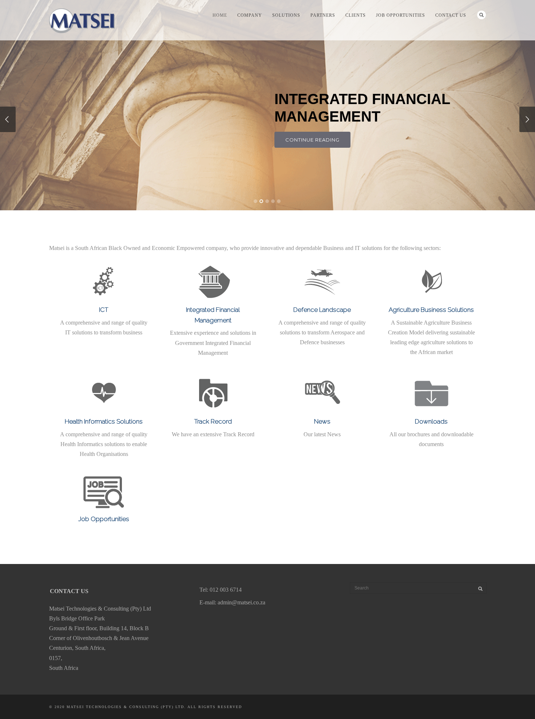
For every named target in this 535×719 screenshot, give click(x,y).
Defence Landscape (322, 309)
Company (249, 15)
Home (220, 15)
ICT (103, 309)
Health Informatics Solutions (104, 421)
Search (481, 15)
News (322, 421)
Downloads (431, 421)
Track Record (213, 421)
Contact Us (450, 15)
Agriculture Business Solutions (431, 309)
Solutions (286, 15)
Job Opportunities (400, 15)
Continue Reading (312, 140)
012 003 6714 (226, 590)
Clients (355, 15)
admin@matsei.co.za (241, 602)
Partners (322, 15)
